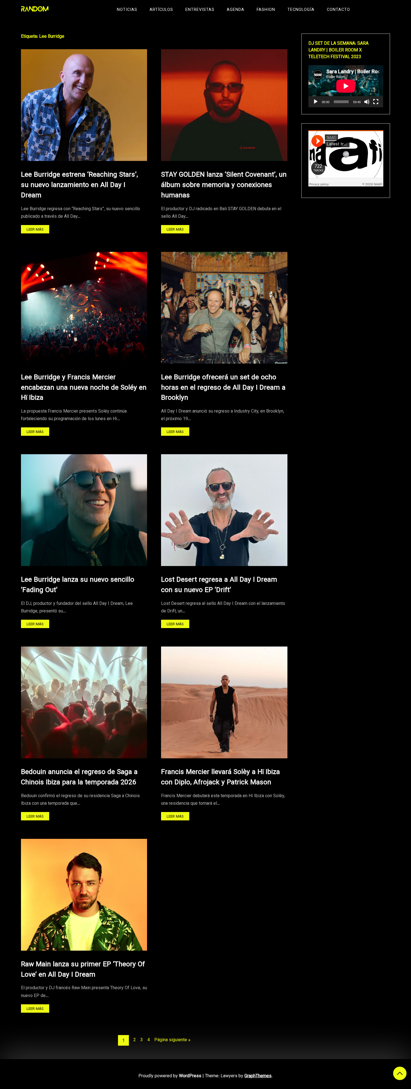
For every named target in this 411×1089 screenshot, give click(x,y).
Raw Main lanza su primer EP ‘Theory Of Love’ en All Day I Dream (83, 969)
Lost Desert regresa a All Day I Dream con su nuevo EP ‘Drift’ (219, 585)
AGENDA (235, 10)
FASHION (266, 10)
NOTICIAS (127, 10)
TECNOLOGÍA (301, 10)
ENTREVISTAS (199, 10)
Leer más (35, 230)
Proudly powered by (169, 1076)
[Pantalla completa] (376, 102)
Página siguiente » (172, 1040)
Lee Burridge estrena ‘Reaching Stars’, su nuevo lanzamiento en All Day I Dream (79, 185)
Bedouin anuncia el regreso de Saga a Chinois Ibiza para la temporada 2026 (79, 777)
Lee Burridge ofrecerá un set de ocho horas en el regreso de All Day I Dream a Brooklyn (223, 387)
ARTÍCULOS (161, 10)
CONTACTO (338, 10)
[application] (345, 86)
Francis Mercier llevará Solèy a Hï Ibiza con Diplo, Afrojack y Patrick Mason (220, 777)
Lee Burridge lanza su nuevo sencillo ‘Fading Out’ (77, 585)
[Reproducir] (315, 102)
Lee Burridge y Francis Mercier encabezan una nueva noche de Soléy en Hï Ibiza (84, 387)
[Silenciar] (367, 102)
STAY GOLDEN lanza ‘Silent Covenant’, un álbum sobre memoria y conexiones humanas (224, 185)
